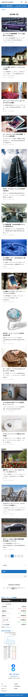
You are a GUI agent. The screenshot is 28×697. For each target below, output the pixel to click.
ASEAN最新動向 (17, 686)
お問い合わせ (4, 690)
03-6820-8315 (14, 676)
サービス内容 (4, 686)
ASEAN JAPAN (7, 2)
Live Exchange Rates (10, 632)
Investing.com (8, 627)
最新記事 (4, 9)
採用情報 (15, 688)
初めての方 (3, 688)
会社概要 (15, 684)
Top (2, 684)
